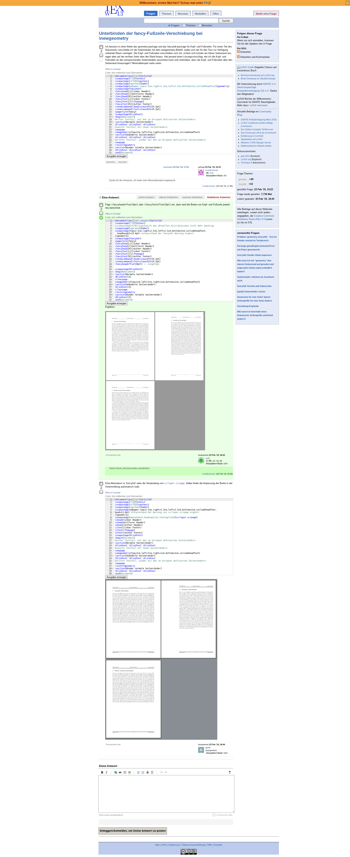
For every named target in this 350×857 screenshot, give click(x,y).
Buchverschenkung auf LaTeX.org (257, 75)
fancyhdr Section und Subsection (254, 286)
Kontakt (218, 845)
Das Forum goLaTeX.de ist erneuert (258, 132)
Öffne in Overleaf (112, 69)
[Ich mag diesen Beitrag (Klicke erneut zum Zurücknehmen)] (101, 47)
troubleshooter (211, 170)
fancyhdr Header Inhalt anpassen (254, 255)
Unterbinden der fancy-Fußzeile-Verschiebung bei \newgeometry (151, 35)
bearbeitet (176, 167)
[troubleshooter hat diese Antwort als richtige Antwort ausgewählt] (101, 218)
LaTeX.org (246, 159)
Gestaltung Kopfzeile (248, 306)
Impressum (174, 845)
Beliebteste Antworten (218, 197)
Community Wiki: (224, 815)
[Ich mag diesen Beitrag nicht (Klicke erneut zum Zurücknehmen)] (101, 55)
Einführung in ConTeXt (252, 136)
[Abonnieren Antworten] (238, 51)
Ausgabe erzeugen (116, 156)
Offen (216, 13)
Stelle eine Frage (266, 13)
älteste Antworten (168, 197)
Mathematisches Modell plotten (256, 146)
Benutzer (183, 13)
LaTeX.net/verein (259, 105)
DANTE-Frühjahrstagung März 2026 (259, 119)
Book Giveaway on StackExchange (258, 78)
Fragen (150, 13)
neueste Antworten (192, 197)
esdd (207, 458)
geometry (111, 162)
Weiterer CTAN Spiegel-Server (256, 142)
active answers (146, 197)
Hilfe (209, 845)
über (157, 845)
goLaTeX (245, 156)
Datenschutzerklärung (193, 845)
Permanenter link (113, 455)
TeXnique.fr (246, 162)
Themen (166, 13)
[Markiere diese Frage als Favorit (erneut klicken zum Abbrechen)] (101, 60)
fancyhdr (123, 162)
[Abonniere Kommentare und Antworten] (238, 56)
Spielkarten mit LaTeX (251, 139)
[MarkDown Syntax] (230, 772)
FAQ (164, 845)
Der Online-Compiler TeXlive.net (257, 129)
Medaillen (200, 13)
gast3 (207, 747)
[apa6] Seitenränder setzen (251, 291)
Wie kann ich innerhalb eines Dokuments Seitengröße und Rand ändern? (255, 315)
